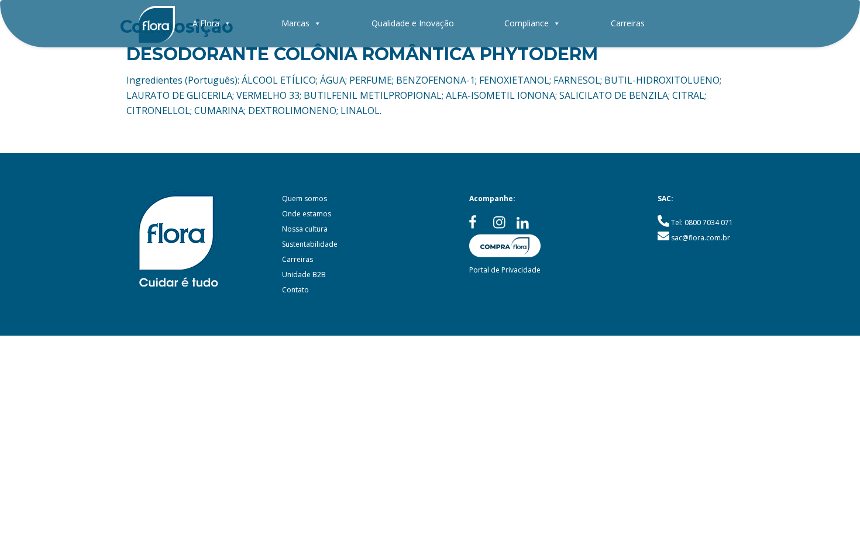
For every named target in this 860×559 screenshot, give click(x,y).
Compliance (526, 23)
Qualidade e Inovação (412, 23)
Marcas (295, 23)
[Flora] (157, 23)
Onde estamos (306, 214)
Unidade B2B (304, 275)
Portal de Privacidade (505, 270)
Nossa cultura (305, 229)
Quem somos (304, 198)
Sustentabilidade (310, 244)
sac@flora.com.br (700, 238)
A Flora (205, 23)
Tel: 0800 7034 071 (702, 222)
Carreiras (628, 23)
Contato (295, 290)
